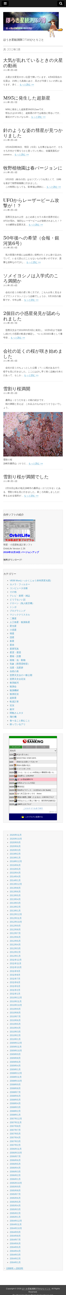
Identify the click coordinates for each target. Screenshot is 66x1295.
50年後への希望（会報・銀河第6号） (31, 240)
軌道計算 (14, 701)
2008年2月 (15, 1111)
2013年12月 (16, 884)
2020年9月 (15, 842)
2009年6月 (15, 1062)
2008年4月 (15, 1103)
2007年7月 (15, 1130)
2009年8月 (15, 1058)
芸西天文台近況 (17, 679)
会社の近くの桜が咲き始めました (33, 353)
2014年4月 (15, 876)
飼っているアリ (17, 724)
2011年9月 (15, 971)
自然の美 (14, 671)
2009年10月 (16, 1050)
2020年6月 (15, 846)
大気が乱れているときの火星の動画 (33, 63)
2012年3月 (15, 948)
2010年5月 (15, 1024)
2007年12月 (16, 1118)
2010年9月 (15, 1009)
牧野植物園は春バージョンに (32, 168)
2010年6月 (15, 1020)
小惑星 (13, 630)
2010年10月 (16, 1005)
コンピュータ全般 (19, 588)
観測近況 (14, 694)
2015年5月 (15, 869)
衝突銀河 (14, 682)
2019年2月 (15, 854)
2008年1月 (15, 1114)
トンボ (13, 607)
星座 (12, 645)
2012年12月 (16, 914)
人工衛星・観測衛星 (20, 622)
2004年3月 (15, 1254)
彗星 (12, 633)
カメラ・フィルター (20, 584)
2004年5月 (15, 1247)
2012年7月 (15, 933)
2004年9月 (15, 1232)
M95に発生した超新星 (26, 98)
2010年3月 (15, 1031)
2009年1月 (15, 1069)
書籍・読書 (15, 656)
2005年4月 (15, 1205)
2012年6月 (15, 937)
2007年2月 (15, 1145)
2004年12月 (16, 1220)
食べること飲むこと (20, 720)
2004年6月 (15, 1243)
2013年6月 (15, 891)
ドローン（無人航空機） (22, 603)
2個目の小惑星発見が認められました (32, 316)
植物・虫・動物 (17, 660)
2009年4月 (15, 1065)
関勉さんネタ (16, 713)
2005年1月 (15, 1217)
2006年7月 (15, 1156)
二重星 (13, 618)
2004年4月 (15, 1251)
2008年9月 (15, 1084)
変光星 (13, 626)
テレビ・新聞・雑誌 (20, 595)
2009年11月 (16, 1046)
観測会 (13, 686)
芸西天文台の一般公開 (21, 675)
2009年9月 (15, 1054)
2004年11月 (16, 1224)
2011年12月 (16, 959)
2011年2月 (15, 990)
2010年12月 (16, 997)
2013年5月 (15, 895)
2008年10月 (16, 1081)
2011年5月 (15, 986)
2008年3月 (15, 1107)
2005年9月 (15, 1186)
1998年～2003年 (14, 1268)
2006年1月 (15, 1179)
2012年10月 (16, 922)
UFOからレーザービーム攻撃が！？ (31, 203)
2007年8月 (15, 1126)
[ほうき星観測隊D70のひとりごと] (33, 23)
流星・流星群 (16, 667)
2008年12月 (16, 1073)
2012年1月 (15, 956)
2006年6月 (15, 1160)
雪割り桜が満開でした (26, 477)
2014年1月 (15, 880)
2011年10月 (16, 967)
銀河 (12, 709)
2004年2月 (15, 1258)
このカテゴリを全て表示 (33, 808)
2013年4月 (15, 899)
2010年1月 (15, 1039)
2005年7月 (15, 1194)
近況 (12, 705)
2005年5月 (15, 1202)
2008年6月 (15, 1096)
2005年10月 (16, 1183)
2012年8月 (15, 929)
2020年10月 (16, 838)
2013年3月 (15, 903)
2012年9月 (15, 925)
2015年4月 (15, 872)
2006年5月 (15, 1164)
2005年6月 (15, 1198)
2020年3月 (15, 850)
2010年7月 (15, 1016)
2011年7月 (15, 978)
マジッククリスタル (20, 614)
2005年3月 (15, 1209)
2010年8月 (15, 1012)
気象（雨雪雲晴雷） (20, 663)
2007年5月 (15, 1133)
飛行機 (13, 716)
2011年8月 (15, 975)
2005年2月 (15, 1213)
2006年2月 (15, 1175)
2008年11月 (16, 1077)
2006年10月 (16, 1152)
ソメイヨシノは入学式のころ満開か (30, 278)
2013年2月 (15, 906)
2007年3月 (15, 1141)
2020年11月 (16, 835)
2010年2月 (15, 1035)
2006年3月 (15, 1171)
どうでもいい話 (17, 599)
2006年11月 (16, 1149)
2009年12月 (16, 1043)
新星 (12, 641)
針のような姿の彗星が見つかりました (33, 133)
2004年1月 (15, 1262)
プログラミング (17, 610)
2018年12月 (16, 861)
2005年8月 (15, 1190)
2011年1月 (15, 993)
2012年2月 (15, 952)
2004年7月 (15, 1239)
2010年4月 (15, 1028)
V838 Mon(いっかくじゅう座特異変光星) (30, 580)
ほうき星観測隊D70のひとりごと (36, 1289)
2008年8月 (15, 1088)
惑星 (12, 637)
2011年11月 (15, 963)
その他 (13, 592)
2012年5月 (15, 941)
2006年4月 (15, 1167)
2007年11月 (16, 1122)
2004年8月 (15, 1235)
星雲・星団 (15, 652)
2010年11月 (16, 1001)
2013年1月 (15, 910)
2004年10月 (16, 1228)
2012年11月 (16, 918)
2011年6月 (15, 982)
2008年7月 (15, 1092)
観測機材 (14, 690)
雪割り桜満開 (16, 389)
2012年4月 (15, 944)
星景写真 (14, 648)
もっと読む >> (27, 84)
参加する (53, 812)
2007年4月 (15, 1137)
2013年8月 (15, 888)
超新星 (13, 698)
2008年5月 (15, 1099)
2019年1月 (15, 857)
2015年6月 (15, 865)
